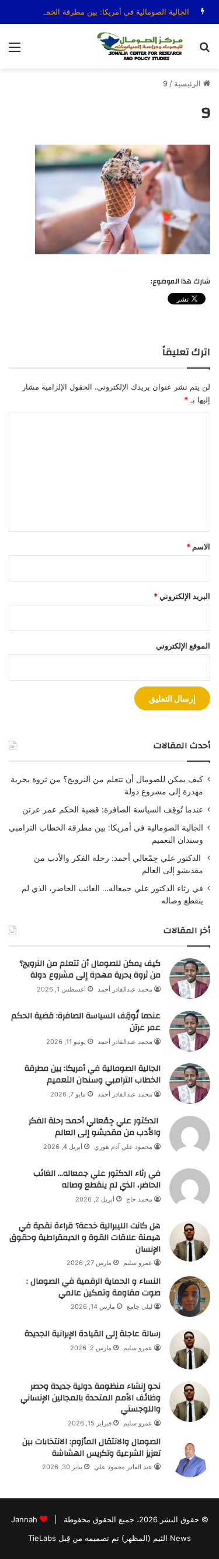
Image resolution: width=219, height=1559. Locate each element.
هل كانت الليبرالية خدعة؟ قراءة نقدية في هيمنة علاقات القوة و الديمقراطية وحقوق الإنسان (85, 1237)
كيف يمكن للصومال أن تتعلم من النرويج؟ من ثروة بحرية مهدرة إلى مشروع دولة (90, 969)
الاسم (198, 546)
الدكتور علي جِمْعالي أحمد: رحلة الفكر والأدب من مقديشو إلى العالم (95, 1126)
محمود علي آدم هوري (123, 1147)
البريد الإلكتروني (182, 596)
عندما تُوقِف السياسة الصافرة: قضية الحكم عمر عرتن (112, 809)
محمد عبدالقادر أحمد (125, 989)
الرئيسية (188, 83)
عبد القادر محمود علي (123, 1467)
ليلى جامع (139, 1306)
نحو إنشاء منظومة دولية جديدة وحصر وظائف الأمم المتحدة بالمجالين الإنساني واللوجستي (90, 1398)
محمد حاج (139, 1199)
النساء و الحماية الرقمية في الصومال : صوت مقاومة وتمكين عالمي (93, 1287)
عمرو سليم (137, 1263)
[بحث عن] (204, 51)
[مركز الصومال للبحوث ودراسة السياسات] (143, 46)
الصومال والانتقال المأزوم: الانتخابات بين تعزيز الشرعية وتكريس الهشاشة (91, 1447)
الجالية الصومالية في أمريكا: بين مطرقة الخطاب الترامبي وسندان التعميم (93, 1074)
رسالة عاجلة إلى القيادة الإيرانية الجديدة (93, 1333)
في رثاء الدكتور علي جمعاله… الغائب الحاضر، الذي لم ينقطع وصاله (97, 1179)
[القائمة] (14, 51)
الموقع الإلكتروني (183, 645)
